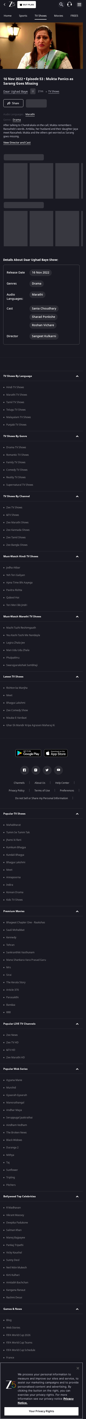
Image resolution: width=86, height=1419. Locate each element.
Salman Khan (14, 1230)
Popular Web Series (15, 1069)
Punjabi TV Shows (16, 425)
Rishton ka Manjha (17, 688)
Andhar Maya (14, 1110)
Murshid (11, 1088)
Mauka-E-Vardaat (16, 718)
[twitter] (47, 770)
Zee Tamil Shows (16, 537)
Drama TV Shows (16, 447)
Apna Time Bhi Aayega (19, 582)
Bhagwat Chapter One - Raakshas (25, 922)
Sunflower (12, 1170)
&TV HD (10, 1050)
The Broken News (16, 1132)
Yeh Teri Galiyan (15, 575)
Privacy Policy (16, 790)
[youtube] (58, 770)
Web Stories (13, 1328)
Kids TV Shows (14, 900)
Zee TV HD (12, 1042)
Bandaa (10, 1005)
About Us (40, 783)
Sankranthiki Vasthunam (20, 952)
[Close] (77, 1368)
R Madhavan (13, 1208)
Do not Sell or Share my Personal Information (41, 798)
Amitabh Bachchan (17, 1282)
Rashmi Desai (14, 1297)
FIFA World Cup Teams (19, 1343)
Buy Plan (28, 4)
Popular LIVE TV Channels (19, 1024)
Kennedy (11, 937)
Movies (58, 16)
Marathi (30, 114)
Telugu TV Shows (16, 410)
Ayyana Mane (14, 1080)
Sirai (8, 975)
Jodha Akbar (13, 568)
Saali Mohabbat (15, 930)
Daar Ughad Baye (15, 91)
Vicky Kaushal (14, 1252)
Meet (9, 695)
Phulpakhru (12, 658)
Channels (19, 783)
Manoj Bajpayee (15, 1237)
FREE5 (74, 16)
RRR (8, 1012)
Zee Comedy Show (17, 710)
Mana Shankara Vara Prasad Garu (26, 960)
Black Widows (14, 1140)
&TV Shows (12, 515)
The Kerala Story (15, 982)
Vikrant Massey (15, 1215)
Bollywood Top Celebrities (19, 1196)
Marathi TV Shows (16, 395)
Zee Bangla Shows (17, 545)
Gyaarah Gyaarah (16, 1095)
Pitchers (11, 1185)
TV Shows (41, 16)
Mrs (8, 967)
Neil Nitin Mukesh (16, 1267)
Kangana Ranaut (15, 1290)
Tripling (10, 1177)
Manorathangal (15, 1102)
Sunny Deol (12, 1260)
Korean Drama (14, 892)
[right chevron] (8, 181)
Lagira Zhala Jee (15, 643)
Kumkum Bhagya (16, 847)
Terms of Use (42, 790)
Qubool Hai (12, 597)
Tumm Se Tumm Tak (18, 832)
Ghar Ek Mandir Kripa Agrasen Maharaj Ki (30, 725)
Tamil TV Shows (15, 402)
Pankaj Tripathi (14, 1245)
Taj (8, 1162)
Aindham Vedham (16, 1125)
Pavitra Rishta (14, 590)
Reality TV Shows (16, 477)
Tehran (10, 945)
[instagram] (36, 770)
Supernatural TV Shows (19, 485)
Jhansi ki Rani (13, 840)
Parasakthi (12, 997)
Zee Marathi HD (15, 1057)
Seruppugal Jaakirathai (19, 1117)
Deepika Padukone (17, 1223)
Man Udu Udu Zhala (17, 650)
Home (7, 16)
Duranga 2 (12, 1147)
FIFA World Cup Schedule (20, 1350)
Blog (8, 1320)
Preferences (67, 790)
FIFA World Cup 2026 (18, 1335)
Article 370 (12, 990)
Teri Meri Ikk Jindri (16, 605)
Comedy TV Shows (17, 470)
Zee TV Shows (14, 507)
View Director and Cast (17, 143)
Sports (23, 16)
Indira (9, 885)
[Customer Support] (69, 4)
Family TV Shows (15, 462)
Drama (17, 120)
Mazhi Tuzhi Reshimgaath (21, 628)
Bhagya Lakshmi (15, 703)
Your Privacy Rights (41, 1411)
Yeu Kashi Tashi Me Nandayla (23, 635)
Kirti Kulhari (13, 1275)
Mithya (10, 1155)
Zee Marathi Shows (17, 522)
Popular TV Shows (14, 813)
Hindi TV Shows (15, 387)
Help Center (62, 783)
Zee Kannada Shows (18, 530)
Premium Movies (13, 911)
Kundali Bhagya (15, 855)
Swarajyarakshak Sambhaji (22, 665)
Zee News (12, 1035)
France (10, 1358)
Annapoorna (13, 877)
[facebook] (24, 770)
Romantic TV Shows (17, 455)
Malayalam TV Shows (18, 417)
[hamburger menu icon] (79, 4)
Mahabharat (13, 825)
